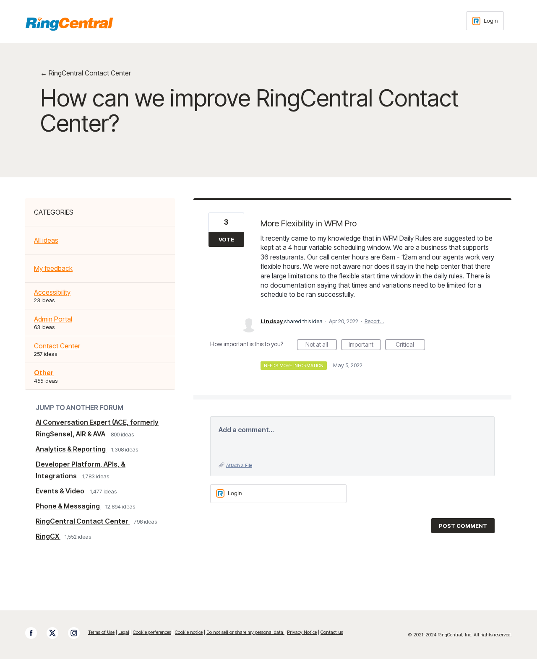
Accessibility (52, 292)
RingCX (48, 536)
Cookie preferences (152, 632)
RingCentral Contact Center (83, 521)
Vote (226, 239)
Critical (410, 345)
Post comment (463, 525)
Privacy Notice (302, 632)
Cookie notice (189, 632)
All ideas (46, 240)
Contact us (332, 632)
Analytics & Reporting (71, 449)
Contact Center (57, 346)
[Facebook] (35, 633)
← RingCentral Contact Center (85, 73)
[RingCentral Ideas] (69, 24)
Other (44, 372)
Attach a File (239, 465)
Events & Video (61, 491)
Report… (374, 321)
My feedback (53, 268)
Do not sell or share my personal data (245, 632)
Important (365, 345)
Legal (123, 632)
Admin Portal (53, 319)
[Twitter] (57, 633)
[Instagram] (78, 633)
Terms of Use (101, 632)
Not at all (321, 345)
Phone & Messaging (68, 506)
